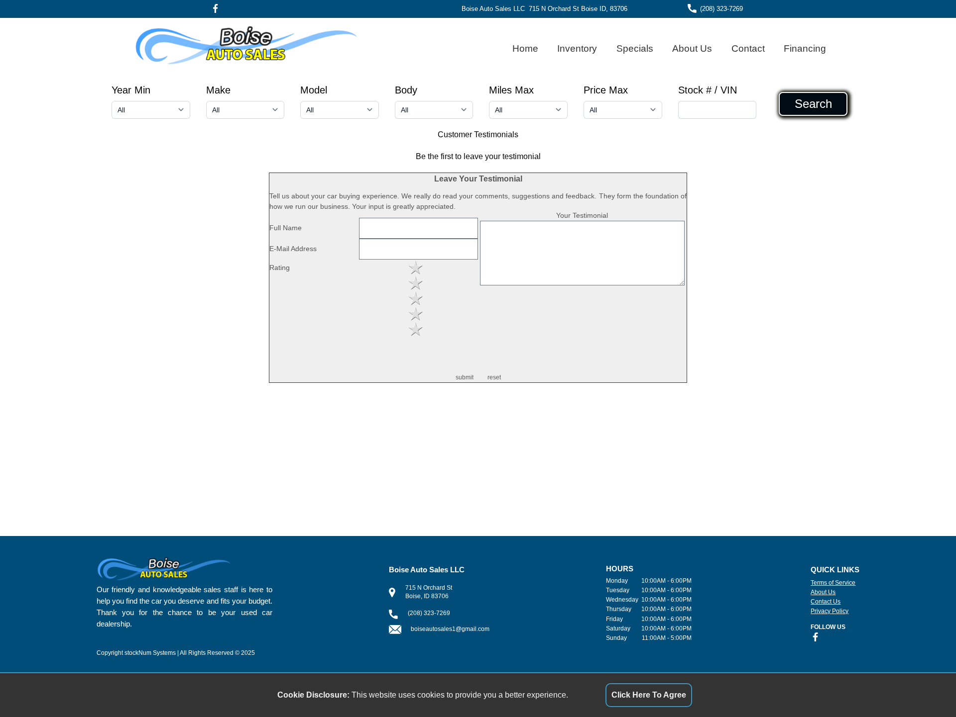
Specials (634, 48)
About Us (692, 48)
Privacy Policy (829, 611)
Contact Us (825, 602)
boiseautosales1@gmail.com (450, 629)
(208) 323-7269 (721, 8)
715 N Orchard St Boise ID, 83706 (578, 8)
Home (525, 48)
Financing (805, 48)
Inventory (577, 48)
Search (813, 104)
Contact (748, 48)
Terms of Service (833, 583)
